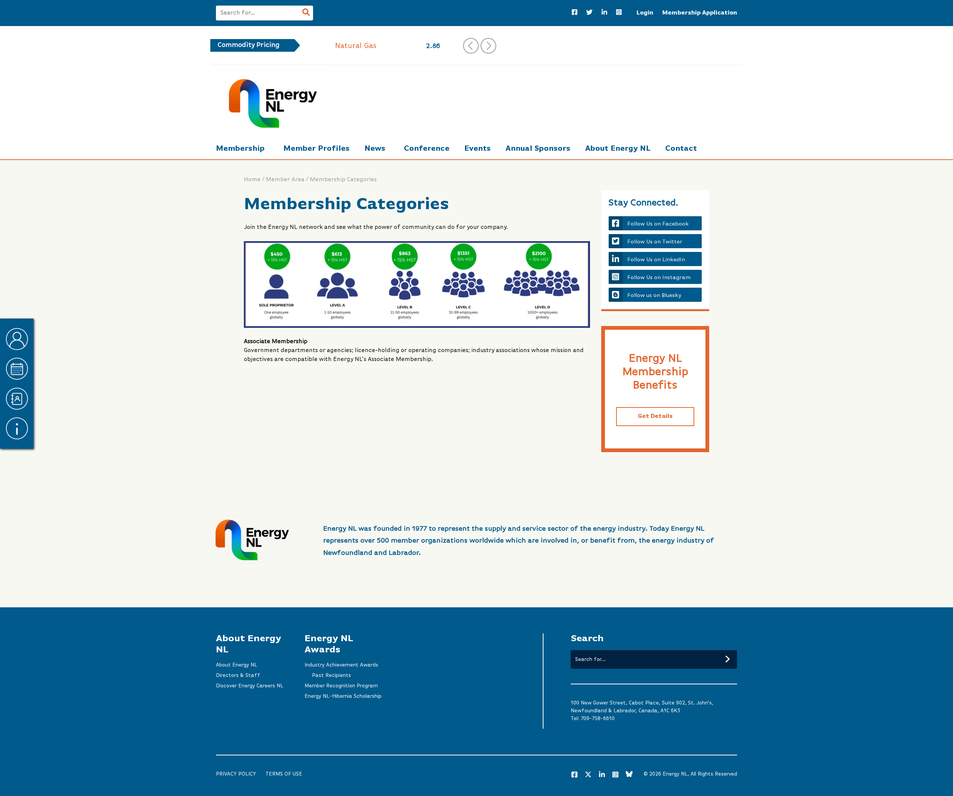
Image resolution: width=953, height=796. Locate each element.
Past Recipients (331, 675)
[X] (588, 776)
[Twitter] (589, 13)
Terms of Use (283, 774)
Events (477, 149)
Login (645, 13)
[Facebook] (574, 13)
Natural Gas (355, 46)
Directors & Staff (238, 675)
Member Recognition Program (341, 685)
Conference (426, 149)
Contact (681, 149)
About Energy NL (617, 149)
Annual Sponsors (538, 149)
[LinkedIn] (604, 13)
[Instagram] (619, 13)
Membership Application (699, 13)
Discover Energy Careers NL (249, 685)
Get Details (655, 416)
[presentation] (471, 46)
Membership (240, 149)
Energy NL (675, 774)
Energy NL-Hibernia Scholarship (343, 696)
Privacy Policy (236, 774)
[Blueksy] (629, 775)
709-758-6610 (598, 718)
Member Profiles (316, 149)
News (374, 149)
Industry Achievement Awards (341, 665)
